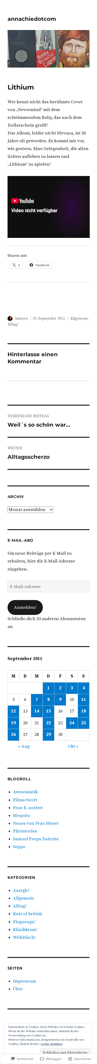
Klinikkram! (25, 929)
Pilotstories (25, 831)
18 (83, 711)
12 (13, 711)
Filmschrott (25, 800)
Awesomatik (25, 792)
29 (48, 734)
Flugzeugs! (24, 922)
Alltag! (13, 324)
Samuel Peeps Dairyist (36, 839)
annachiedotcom (32, 19)
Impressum (24, 981)
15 (48, 711)
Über (18, 989)
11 (83, 699)
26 (13, 734)
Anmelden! (25, 607)
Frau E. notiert (28, 808)
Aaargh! (21, 890)
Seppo (19, 846)
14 (36, 711)
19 (13, 723)
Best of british (27, 914)
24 (71, 723)
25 (83, 723)
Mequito (21, 815)
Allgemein (79, 318)
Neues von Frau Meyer (36, 823)
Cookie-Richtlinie (51, 1044)
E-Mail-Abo (21, 540)
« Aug (24, 746)
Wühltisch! (24, 937)
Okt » (73, 746)
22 (48, 723)
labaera (21, 318)
